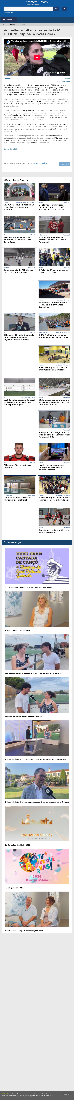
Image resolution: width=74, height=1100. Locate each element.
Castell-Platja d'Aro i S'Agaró (25, 202)
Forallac (67, 79)
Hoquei (6, 267)
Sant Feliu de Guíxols (63, 332)
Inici (4, 24)
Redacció (7, 79)
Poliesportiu (43, 235)
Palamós (67, 202)
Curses (22, 24)
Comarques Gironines (63, 300)
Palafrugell (66, 235)
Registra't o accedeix (40, 163)
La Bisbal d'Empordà (63, 365)
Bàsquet (41, 365)
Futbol (41, 202)
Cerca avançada (8, 12)
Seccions (9, 20)
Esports (13, 24)
